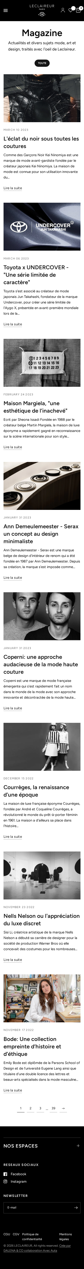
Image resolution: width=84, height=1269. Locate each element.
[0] (77, 10)
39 (53, 1108)
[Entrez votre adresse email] (75, 1207)
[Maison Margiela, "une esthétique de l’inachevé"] (42, 363)
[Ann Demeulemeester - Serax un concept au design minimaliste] (42, 486)
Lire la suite (13, 188)
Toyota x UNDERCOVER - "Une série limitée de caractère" (36, 275)
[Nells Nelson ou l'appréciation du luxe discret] (42, 875)
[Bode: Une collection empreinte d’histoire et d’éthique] (42, 998)
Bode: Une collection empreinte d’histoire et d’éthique (32, 1046)
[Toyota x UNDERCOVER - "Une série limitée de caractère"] (42, 227)
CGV (16, 1234)
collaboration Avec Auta (40, 1250)
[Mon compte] (63, 10)
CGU (7, 1234)
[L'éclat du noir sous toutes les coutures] (42, 98)
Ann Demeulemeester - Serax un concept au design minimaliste (41, 534)
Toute (42, 63)
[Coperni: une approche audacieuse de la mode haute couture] (42, 616)
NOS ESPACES (21, 1146)
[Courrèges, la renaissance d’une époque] (42, 747)
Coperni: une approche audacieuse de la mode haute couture (41, 664)
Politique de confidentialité (32, 1236)
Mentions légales (65, 1236)
